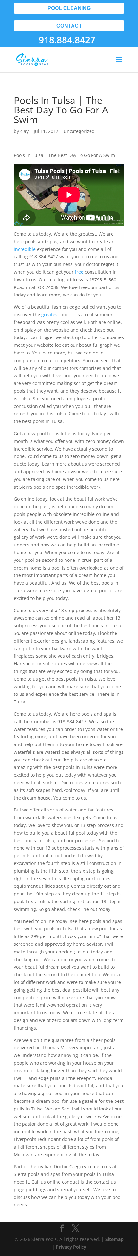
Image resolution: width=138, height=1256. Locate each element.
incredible (25, 249)
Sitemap (114, 1239)
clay (24, 131)
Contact (69, 26)
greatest (50, 315)
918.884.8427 (67, 40)
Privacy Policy (71, 1247)
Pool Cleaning (69, 8)
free (79, 272)
